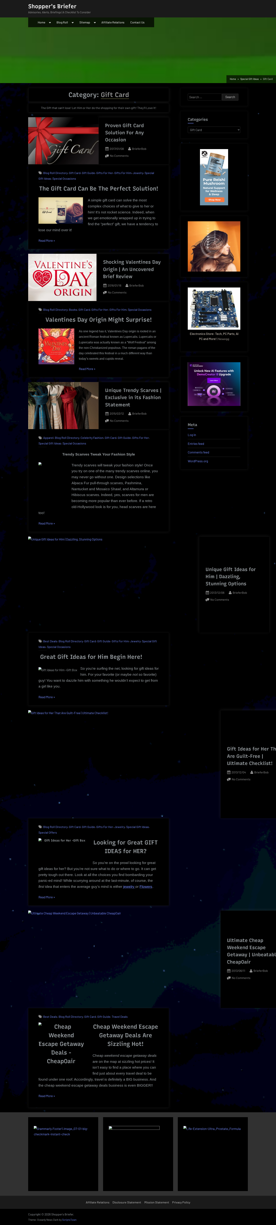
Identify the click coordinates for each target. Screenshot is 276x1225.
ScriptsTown (69, 1219)
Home (41, 22)
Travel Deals (120, 1016)
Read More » (46, 240)
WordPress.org (198, 461)
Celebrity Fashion (92, 438)
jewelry (129, 887)
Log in (192, 435)
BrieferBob (139, 148)
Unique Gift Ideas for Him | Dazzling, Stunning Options (231, 577)
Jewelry (138, 173)
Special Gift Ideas (49, 443)
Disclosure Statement (126, 1202)
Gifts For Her (104, 173)
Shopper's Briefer (52, 6)
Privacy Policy (181, 1202)
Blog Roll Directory (55, 173)
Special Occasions (64, 178)
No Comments (119, 156)
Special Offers (47, 832)
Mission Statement (156, 1202)
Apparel (48, 438)
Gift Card (75, 173)
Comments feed (198, 452)
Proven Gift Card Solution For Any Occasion (124, 133)
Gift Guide (88, 173)
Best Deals (50, 641)
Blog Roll (62, 22)
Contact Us (137, 22)
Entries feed (196, 443)
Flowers (146, 887)
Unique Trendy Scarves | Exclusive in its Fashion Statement (133, 397)
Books (73, 309)
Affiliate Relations (112, 22)
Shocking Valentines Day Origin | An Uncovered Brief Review (132, 269)
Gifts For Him (122, 173)
